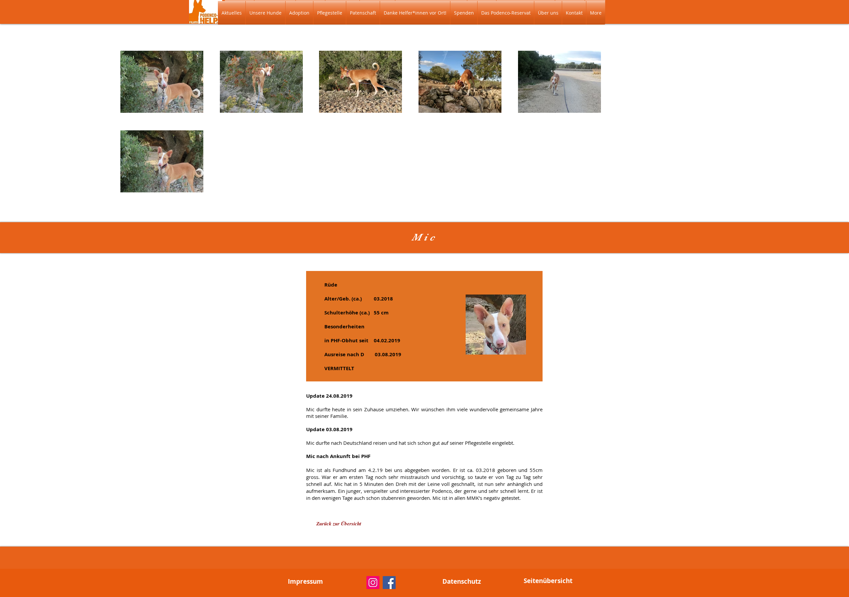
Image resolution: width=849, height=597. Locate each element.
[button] (265, 13)
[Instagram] (372, 582)
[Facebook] (389, 582)
